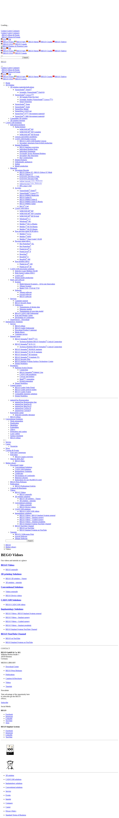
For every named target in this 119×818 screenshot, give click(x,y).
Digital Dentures (21, 160)
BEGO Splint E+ (26, 197)
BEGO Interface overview (29, 147)
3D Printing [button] (10, 85)
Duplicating (14, 423)
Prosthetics (14, 366)
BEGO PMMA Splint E (28, 199)
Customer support (21, 301)
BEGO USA (8, 44)
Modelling (14, 425)
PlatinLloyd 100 (26, 264)
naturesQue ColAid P (23, 411)
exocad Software (21, 536)
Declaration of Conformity (24, 317)
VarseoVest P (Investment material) (30, 114)
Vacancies (14, 446)
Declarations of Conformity (25, 476)
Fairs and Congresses (18, 452)
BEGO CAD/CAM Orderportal (26, 313)
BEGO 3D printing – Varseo (30, 499)
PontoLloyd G (25, 249)
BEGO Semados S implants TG (27, 357)
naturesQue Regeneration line (26, 402)
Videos (12, 490)
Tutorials (13, 532)
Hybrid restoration (26, 381)
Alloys (12, 429)
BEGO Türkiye (60, 42)
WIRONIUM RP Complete (30, 132)
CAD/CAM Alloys (22, 208)
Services (13, 299)
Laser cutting (15, 434)
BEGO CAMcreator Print (24, 534)
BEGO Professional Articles (25, 486)
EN (4, 39)
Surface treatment (16, 436)
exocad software (25, 294)
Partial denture (20, 127)
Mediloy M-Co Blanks (28, 224)
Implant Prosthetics (22, 145)
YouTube (9, 721)
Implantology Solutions (23, 471)
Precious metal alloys (22, 241)
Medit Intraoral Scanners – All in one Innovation (37, 284)
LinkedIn (9, 719)
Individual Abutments (27, 151)
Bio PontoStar (25, 246)
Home (8, 83)
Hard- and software (17, 280)
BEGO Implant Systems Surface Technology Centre (34, 361)
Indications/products (17, 125)
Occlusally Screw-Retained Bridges (33, 153)
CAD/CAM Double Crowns (25, 139)
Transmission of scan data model (31, 311)
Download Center (16, 465)
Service (13, 324)
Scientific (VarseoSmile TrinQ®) (32, 92)
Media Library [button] (11, 463)
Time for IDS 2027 (17, 459)
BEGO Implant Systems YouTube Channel (35, 524)
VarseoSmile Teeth (22, 107)
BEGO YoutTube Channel (13, 634)
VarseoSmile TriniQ (23, 90)
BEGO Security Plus (22, 359)
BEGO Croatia (47, 42)
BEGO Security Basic (23, 303)
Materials (13, 168)
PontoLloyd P (25, 252)
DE (9, 39)
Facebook (9, 714)
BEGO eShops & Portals (10, 37)
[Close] (2, 66)
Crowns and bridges (27, 377)
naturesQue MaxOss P (23, 406)
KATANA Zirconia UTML (30, 177)
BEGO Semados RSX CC (26, 339)
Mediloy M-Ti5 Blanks (29, 229)
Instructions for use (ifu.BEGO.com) (28, 480)
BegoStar (24, 254)
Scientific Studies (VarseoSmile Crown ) (36, 100)
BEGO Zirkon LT (26, 174)
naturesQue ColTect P (23, 408)
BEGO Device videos (28, 507)
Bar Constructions (26, 158)
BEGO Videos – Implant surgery (32, 518)
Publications (14, 484)
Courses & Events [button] (12, 450)
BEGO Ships (20, 461)
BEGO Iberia (33, 42)
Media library (20, 332)
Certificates (19, 473)
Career (9, 31)
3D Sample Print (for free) (29, 97)
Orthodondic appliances (23, 162)
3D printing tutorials (17, 121)
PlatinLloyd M (25, 267)
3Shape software (26, 292)
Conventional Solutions (23, 467)
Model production (21, 166)
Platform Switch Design (23, 368)
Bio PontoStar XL (27, 244)
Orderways (19, 305)
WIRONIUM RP (26, 129)
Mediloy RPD (25, 237)
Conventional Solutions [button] (14, 419)
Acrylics (18, 188)
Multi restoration (27, 379)
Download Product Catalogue (26, 330)
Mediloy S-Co (25, 234)
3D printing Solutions (11, 574)
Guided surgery (16, 385)
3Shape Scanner (25, 286)
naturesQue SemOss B (23, 404)
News (8, 448)
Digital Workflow (21, 364)
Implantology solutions (23, 513)
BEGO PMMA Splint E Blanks (31, 202)
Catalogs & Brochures (18, 488)
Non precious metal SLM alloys (26, 231)
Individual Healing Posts (29, 149)
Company (16, 31)
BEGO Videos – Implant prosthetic (32, 522)
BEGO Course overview (24, 457)
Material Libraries (21, 478)
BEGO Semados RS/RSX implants (28, 349)
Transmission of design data (30, 307)
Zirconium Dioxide (22, 170)
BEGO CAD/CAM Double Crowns (33, 141)
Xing (7, 723)
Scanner (18, 282)
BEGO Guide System (23, 392)
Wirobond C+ (25, 219)
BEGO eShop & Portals (10, 35)
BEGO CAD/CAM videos (29, 511)
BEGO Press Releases (18, 482)
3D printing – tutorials (28, 501)
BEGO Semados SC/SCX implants (28, 352)
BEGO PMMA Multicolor (29, 195)
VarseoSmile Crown (24, 95)
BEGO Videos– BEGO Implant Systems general (37, 515)
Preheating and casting (18, 432)
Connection (24, 370)
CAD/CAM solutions (23, 509)
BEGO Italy (21, 42)
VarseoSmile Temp (22, 104)
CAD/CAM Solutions (23, 469)
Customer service (21, 334)
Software (18, 290)
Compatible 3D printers (18, 118)
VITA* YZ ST (31, 181)
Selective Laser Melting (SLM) (26, 271)
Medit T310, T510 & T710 (29, 288)
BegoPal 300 (25, 259)
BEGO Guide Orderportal (24, 328)
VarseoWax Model (21, 109)
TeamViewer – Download (19, 320)
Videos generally (26, 505)
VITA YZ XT (31, 184)
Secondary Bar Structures (29, 156)
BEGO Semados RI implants (26, 355)
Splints (17, 164)
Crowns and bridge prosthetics (26, 137)
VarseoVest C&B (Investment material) (30, 116)
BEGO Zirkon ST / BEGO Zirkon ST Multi (36, 172)
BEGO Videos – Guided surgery (32, 520)
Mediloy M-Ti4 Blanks (29, 227)
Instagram (9, 716)
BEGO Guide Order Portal (25, 387)
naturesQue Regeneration (19, 400)
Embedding (14, 427)
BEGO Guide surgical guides (25, 390)
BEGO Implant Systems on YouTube (33, 530)
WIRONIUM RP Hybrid (29, 135)
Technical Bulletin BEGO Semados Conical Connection (41, 342)
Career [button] (8, 444)
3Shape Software (21, 538)
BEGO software (25, 297)
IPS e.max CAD (26, 186)
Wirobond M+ (25, 221)
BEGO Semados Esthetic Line (31, 372)
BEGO (8, 545)
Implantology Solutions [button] (14, 322)
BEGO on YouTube (27, 528)
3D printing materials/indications (22, 87)
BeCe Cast (24, 206)
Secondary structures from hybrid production (36, 143)
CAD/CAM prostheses (28, 374)
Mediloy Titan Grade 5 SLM (31, 239)
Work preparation (16, 421)
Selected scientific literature (25, 415)
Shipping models (26, 309)
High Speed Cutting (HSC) (25, 273)
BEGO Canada (21, 44)
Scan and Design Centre (24, 315)
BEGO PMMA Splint (28, 204)
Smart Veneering (26, 102)
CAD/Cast (19, 276)
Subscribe (4, 702)
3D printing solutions (22, 497)
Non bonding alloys (22, 261)
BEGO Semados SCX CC (25, 344)
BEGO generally (26, 494)
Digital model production (24, 278)
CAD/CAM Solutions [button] (14, 123)
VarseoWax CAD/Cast (23, 111)
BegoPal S (24, 257)
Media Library (11, 547)
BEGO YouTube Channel (24, 526)
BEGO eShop (20, 326)
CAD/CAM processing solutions (22, 269)
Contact (4, 31)
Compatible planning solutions (26, 394)
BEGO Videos (20, 492)
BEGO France (8, 42)
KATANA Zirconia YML (29, 179)
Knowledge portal (16, 413)
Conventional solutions (23, 503)
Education (14, 455)
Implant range (15, 336)
